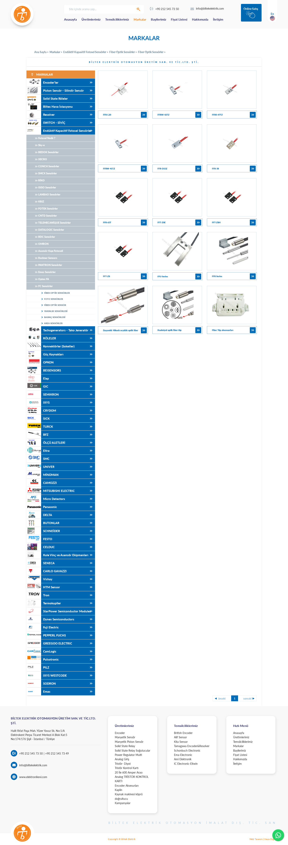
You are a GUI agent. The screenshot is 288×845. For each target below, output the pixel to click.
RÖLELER (49, 338)
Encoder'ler (50, 82)
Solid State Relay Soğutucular (132, 750)
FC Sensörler (45, 286)
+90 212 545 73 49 (56, 753)
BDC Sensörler (46, 236)
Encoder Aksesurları (127, 785)
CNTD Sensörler (47, 215)
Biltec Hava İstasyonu (58, 106)
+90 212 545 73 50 (167, 9)
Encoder (120, 733)
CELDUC (49, 547)
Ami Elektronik (182, 759)
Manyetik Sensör (125, 737)
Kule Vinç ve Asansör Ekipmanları (65, 555)
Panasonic (50, 507)
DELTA (47, 515)
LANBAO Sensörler (49, 194)
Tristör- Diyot (123, 763)
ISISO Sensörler (47, 187)
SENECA (49, 563)
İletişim (218, 19)
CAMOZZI (50, 482)
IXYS (46, 402)
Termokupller (52, 603)
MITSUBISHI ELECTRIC (59, 491)
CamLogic (49, 651)
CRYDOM (49, 410)
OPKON (48, 362)
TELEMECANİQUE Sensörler (54, 222)
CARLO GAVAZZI (55, 571)
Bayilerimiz (158, 19)
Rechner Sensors (47, 257)
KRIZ (41, 201)
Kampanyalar (122, 803)
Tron (46, 595)
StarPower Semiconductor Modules (67, 611)
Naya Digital (270, 839)
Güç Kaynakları (53, 354)
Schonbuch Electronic (187, 750)
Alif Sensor (180, 737)
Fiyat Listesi (179, 19)
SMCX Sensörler (47, 173)
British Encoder (183, 733)
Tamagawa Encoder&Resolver (191, 746)
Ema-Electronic (183, 754)
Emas (46, 691)
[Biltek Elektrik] (22, 14)
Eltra (46, 450)
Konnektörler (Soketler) (58, 346)
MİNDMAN (51, 474)
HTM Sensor (51, 587)
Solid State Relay (125, 746)
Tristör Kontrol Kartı (127, 768)
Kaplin (118, 790)
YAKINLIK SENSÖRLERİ (55, 311)
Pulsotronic (51, 659)
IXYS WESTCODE (55, 675)
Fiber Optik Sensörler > (123, 52)
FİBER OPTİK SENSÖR (55, 305)
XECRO (42, 159)
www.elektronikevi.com (33, 777)
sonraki (247, 698)
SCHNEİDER (51, 531)
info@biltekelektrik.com (210, 8)
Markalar (140, 19)
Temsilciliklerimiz (117, 19)
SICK (46, 418)
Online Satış (251, 8)
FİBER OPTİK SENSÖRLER (57, 293)
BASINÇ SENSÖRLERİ (54, 317)
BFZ (45, 434)
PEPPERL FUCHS (54, 635)
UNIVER (48, 466)
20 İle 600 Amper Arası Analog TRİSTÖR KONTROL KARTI (132, 777)
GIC (45, 386)
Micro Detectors (54, 499)
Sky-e (41, 145)
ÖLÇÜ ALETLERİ (54, 442)
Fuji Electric (51, 627)
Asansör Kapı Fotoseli (50, 250)
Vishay (47, 579)
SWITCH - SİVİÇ (54, 122)
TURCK (48, 426)
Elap (46, 378)
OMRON (43, 243)
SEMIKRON (51, 394)
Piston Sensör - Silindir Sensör (63, 90)
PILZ (46, 667)
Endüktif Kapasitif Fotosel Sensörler (67, 130)
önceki (222, 698)
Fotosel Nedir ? (46, 138)
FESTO (47, 539)
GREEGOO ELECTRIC (57, 643)
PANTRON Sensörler (50, 265)
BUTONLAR (51, 523)
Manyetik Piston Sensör (129, 741)
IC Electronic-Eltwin (186, 763)
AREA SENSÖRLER (53, 323)
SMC (46, 458)
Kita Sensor (181, 741)
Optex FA (43, 279)
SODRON (49, 683)
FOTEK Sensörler (48, 208)
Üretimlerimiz (91, 19)
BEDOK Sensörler (48, 152)
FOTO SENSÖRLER (53, 299)
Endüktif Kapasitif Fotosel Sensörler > (85, 52)
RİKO (41, 180)
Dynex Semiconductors (58, 619)
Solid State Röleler (55, 98)
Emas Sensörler (47, 272)
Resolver (49, 114)
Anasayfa (70, 19)
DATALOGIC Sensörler (51, 229)
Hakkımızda (200, 19)
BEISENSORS (52, 370)
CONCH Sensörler (48, 166)
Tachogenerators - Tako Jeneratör (65, 330)
